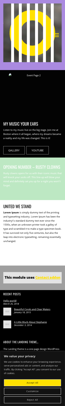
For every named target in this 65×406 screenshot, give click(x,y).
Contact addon (47, 277)
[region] (32, 378)
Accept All (32, 382)
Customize (32, 391)
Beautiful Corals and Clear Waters (32, 309)
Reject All (32, 399)
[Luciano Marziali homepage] (32, 60)
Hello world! (10, 300)
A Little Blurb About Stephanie (30, 322)
